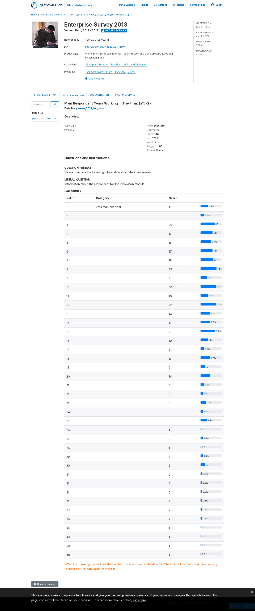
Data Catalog (127, 4)
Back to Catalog (46, 584)
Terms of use (198, 4)
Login (219, 4)
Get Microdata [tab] (126, 95)
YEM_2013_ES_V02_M (102, 14)
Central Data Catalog (51, 14)
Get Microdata (115, 30)
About (144, 4)
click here (139, 600)
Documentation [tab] (99, 95)
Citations (178, 4)
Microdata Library (79, 5)
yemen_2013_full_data (44, 118)
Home (34, 14)
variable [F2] (122, 14)
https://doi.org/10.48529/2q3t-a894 (105, 46)
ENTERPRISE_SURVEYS (76, 14)
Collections (160, 4)
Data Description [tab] (73, 95)
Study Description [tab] (45, 95)
